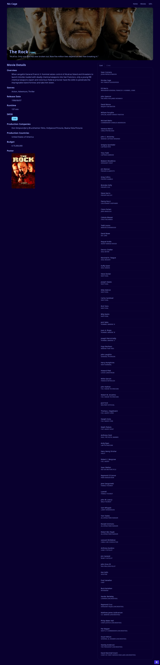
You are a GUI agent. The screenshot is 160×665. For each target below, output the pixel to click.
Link (14, 119)
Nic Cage (12, 3)
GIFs (150, 4)
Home (135, 4)
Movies (143, 4)
